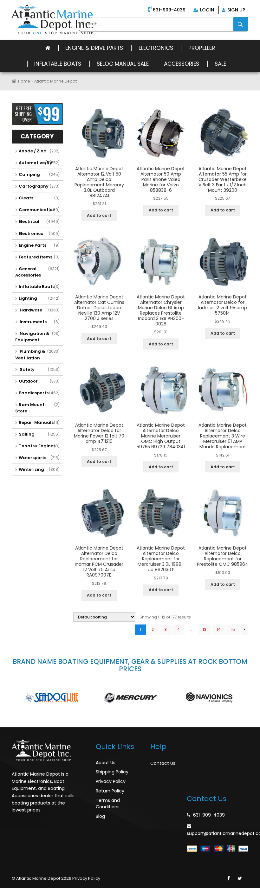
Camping (29, 174)
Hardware (30, 310)
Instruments (33, 322)
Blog (100, 816)
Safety (27, 369)
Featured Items (35, 257)
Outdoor (28, 381)
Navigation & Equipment (32, 336)
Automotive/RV (35, 163)
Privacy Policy (111, 781)
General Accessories (28, 272)
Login (206, 10)
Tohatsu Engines (37, 446)
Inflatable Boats (57, 64)
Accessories (181, 64)
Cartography (34, 186)
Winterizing (31, 469)
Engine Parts (32, 245)
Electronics (156, 48)
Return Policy (110, 791)
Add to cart (99, 215)
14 (219, 629)
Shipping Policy (112, 772)
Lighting (28, 298)
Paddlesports (34, 393)
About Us (105, 762)
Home (24, 81)
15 (233, 629)
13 (204, 629)
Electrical (29, 221)
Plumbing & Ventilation (30, 354)
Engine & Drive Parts (94, 48)
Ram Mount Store (29, 408)
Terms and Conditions (108, 803)
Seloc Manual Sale (123, 64)
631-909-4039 (169, 10)
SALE (220, 64)
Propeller (201, 48)
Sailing (27, 434)
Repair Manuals (36, 422)
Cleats (26, 198)
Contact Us (162, 763)
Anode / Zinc (32, 151)
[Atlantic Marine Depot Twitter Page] (239, 878)
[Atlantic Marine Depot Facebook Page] (228, 878)
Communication (37, 210)
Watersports (32, 458)
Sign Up (235, 10)
